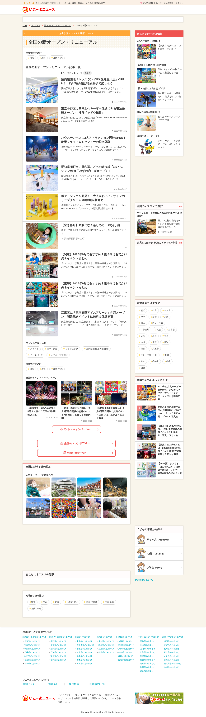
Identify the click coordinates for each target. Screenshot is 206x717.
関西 (45, 602)
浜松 (143, 361)
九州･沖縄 (36, 608)
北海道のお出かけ (32, 641)
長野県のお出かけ (58, 641)
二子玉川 (145, 329)
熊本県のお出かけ (171, 652)
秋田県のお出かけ (32, 656)
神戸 (143, 317)
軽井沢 (155, 361)
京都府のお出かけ (126, 645)
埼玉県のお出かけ (84, 652)
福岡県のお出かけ (171, 641)
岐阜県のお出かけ (106, 645)
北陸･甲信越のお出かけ (60, 637)
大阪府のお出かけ (126, 641)
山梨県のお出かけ (58, 645)
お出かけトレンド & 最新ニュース (76, 33)
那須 (143, 323)
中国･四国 (109, 602)
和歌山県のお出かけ (127, 656)
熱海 (166, 342)
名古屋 (167, 310)
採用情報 (74, 684)
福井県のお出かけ (58, 660)
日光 (143, 336)
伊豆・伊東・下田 (149, 355)
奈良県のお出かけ (126, 652)
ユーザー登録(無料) (164, 3)
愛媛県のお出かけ (147, 660)
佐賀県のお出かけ (171, 645)
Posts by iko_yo (144, 579)
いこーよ (30, 3)
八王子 (155, 348)
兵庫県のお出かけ (126, 649)
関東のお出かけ (82, 637)
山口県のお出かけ (147, 649)
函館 (143, 368)
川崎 (166, 317)
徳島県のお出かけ (147, 671)
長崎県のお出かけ (171, 649)
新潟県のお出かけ (58, 649)
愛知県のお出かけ (106, 641)
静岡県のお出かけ (106, 652)
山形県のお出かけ (32, 660)
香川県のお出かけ (147, 667)
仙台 (154, 310)
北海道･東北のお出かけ (34, 637)
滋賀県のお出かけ (126, 660)
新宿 (154, 317)
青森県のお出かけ (32, 649)
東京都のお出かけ (84, 641)
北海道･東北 (72, 602)
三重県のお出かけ (106, 649)
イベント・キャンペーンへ (75, 429)
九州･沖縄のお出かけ (172, 637)
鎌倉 (143, 348)
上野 (154, 342)
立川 (166, 336)
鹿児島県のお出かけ (172, 663)
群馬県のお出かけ (84, 656)
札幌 (159, 329)
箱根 (143, 342)
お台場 (171, 329)
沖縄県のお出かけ (171, 667)
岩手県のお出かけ (32, 652)
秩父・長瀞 (157, 323)
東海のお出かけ (104, 637)
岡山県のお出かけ (147, 645)
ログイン (179, 3)
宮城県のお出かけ (32, 645)
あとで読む (148, 3)
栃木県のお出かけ (84, 660)
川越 (167, 355)
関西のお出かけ (124, 637)
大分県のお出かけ (171, 656)
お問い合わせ (30, 684)
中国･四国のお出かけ (148, 637)
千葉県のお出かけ (84, 649)
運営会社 (53, 684)
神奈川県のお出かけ (85, 645)
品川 (154, 336)
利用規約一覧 (97, 684)
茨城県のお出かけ (84, 663)
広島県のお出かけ (147, 641)
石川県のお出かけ (58, 652)
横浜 (143, 310)
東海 (57, 602)
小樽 (168, 361)
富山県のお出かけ (58, 656)
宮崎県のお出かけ (171, 660)
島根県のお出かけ (147, 656)
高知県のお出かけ (147, 663)
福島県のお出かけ (32, 663)
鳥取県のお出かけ (147, 652)
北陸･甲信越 (91, 602)
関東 (33, 602)
